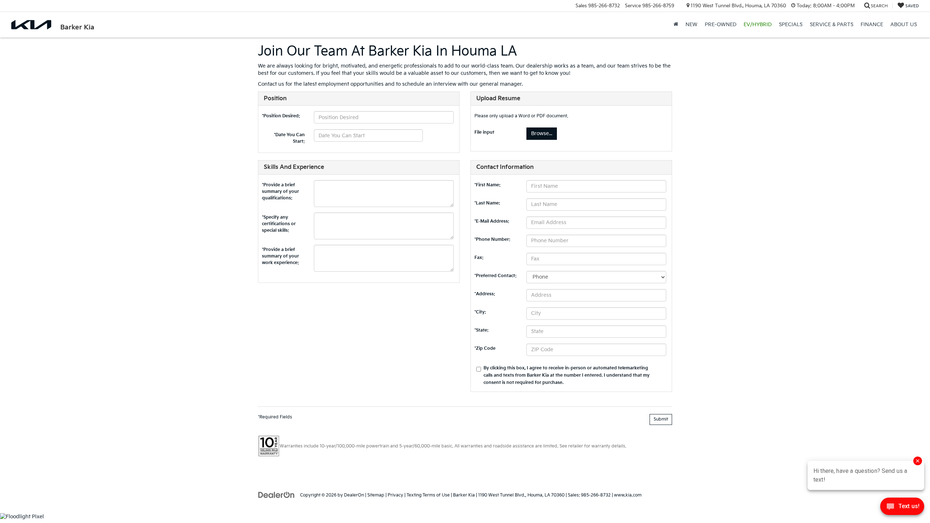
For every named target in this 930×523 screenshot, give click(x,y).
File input (484, 132)
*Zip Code (485, 348)
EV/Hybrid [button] (758, 24)
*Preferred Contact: (495, 276)
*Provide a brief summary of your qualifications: (280, 186)
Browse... (541, 133)
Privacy (395, 495)
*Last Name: (487, 203)
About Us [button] (903, 24)
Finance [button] (872, 24)
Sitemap (375, 495)
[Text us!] (902, 508)
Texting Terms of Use (428, 495)
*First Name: (487, 185)
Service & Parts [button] (831, 24)
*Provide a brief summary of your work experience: (280, 251)
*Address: (484, 294)
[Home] (676, 24)
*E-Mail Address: (491, 221)
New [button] (692, 24)
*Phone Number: (492, 239)
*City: (480, 312)
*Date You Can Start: (289, 136)
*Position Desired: (281, 116)
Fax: (479, 257)
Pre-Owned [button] (720, 24)
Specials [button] (790, 24)
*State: (481, 330)
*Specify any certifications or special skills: (279, 219)
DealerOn (354, 495)
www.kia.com (628, 495)
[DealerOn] (276, 495)
